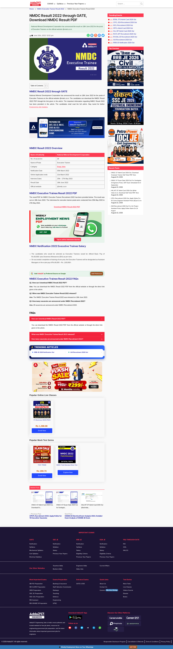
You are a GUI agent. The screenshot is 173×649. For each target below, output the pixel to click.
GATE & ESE (80, 583)
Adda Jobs (79, 569)
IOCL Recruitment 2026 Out (123, 25)
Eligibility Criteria (82, 553)
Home (31, 9)
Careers (108, 590)
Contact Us (103, 587)
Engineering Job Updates (38, 107)
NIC (124, 544)
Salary (55, 550)
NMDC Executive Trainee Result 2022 (50, 9)
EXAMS (50, 4)
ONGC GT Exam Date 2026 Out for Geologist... (67, 506)
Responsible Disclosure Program (115, 641)
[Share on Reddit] (95, 35)
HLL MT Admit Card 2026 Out (123, 31)
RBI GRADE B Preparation (38, 603)
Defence (55, 597)
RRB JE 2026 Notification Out (44, 352)
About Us (103, 583)
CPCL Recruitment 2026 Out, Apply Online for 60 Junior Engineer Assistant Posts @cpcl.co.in (126, 199)
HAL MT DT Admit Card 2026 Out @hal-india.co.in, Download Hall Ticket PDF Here (125, 192)
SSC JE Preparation (36, 593)
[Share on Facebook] (99, 35)
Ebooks (125, 593)
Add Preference (96, 273)
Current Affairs (104, 565)
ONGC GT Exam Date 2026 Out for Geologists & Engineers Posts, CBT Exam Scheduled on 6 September (126, 183)
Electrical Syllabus (35, 557)
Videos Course (128, 590)
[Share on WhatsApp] (88, 35)
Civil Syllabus (33, 553)
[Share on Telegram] (91, 35)
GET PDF (133, 647)
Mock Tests (127, 583)
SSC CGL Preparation (36, 597)
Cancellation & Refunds (135, 641)
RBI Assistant (33, 600)
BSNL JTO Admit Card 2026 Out (124, 19)
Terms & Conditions (152, 641)
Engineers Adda (81, 565)
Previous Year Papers (75, 4)
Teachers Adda (58, 565)
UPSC (55, 603)
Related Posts (34, 487)
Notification (33, 544)
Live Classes (127, 587)
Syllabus (60, 4)
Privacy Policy (165, 641)
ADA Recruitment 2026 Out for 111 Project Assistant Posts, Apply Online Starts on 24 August (124, 208)
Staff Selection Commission (62, 587)
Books (125, 597)
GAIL (125, 547)
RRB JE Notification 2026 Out (123, 43)
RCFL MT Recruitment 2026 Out (124, 34)
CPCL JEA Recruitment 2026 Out (125, 22)
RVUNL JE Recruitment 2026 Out (125, 37)
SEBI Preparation (35, 590)
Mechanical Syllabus (36, 550)
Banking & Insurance (60, 583)
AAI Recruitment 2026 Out (79, 352)
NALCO (125, 550)
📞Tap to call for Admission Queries (67, 239)
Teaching (56, 593)
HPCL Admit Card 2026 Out (123, 28)
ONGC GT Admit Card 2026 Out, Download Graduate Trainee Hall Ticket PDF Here (125, 174)
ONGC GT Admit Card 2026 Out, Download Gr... (42, 506)
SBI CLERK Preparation (37, 587)
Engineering (57, 600)
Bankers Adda (57, 569)
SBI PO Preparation (36, 583)
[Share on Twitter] (103, 35)
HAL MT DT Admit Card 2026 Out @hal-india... (92, 506)
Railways (56, 590)
